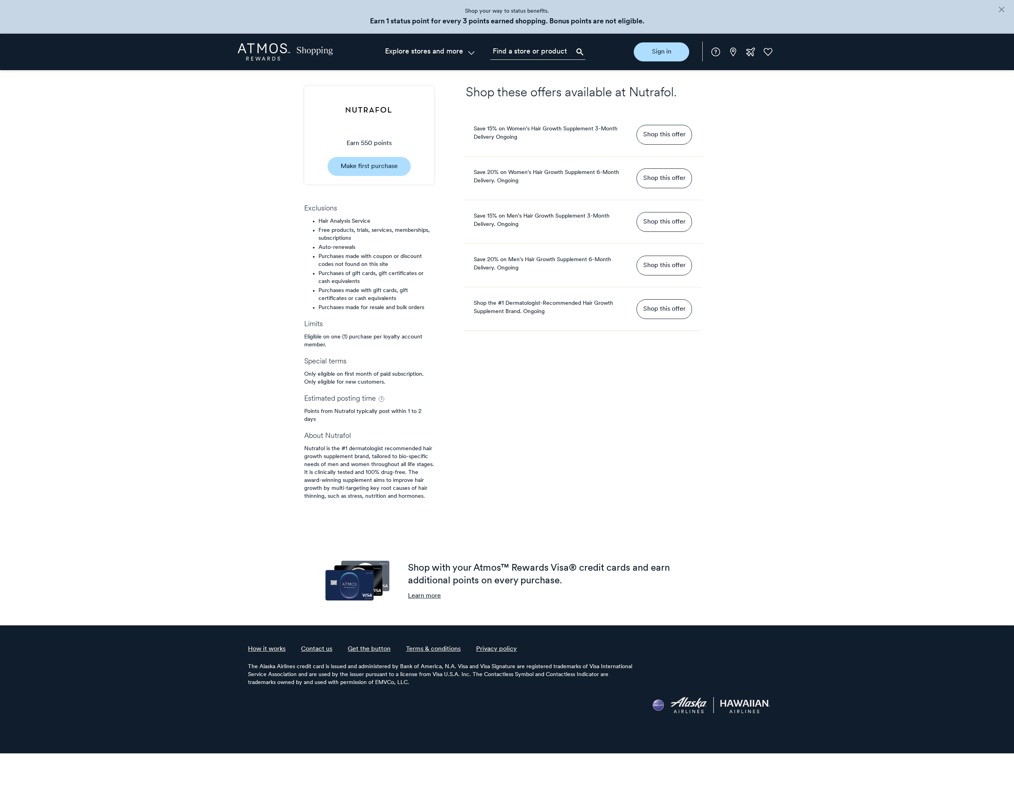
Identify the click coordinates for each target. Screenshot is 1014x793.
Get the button (369, 649)
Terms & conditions (433, 649)
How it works (267, 649)
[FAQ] (715, 52)
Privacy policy (496, 649)
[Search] (579, 51)
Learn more (424, 596)
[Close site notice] (1001, 10)
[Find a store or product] (537, 52)
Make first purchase (369, 166)
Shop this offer (664, 135)
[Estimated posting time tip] (381, 399)
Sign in (661, 52)
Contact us (316, 649)
